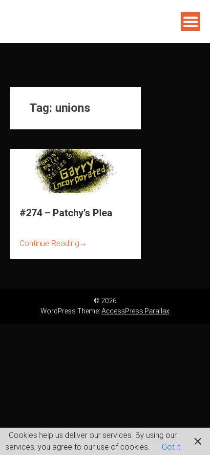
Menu (190, 21)
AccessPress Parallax (135, 311)
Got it (171, 447)
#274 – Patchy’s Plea (66, 213)
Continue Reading (53, 243)
